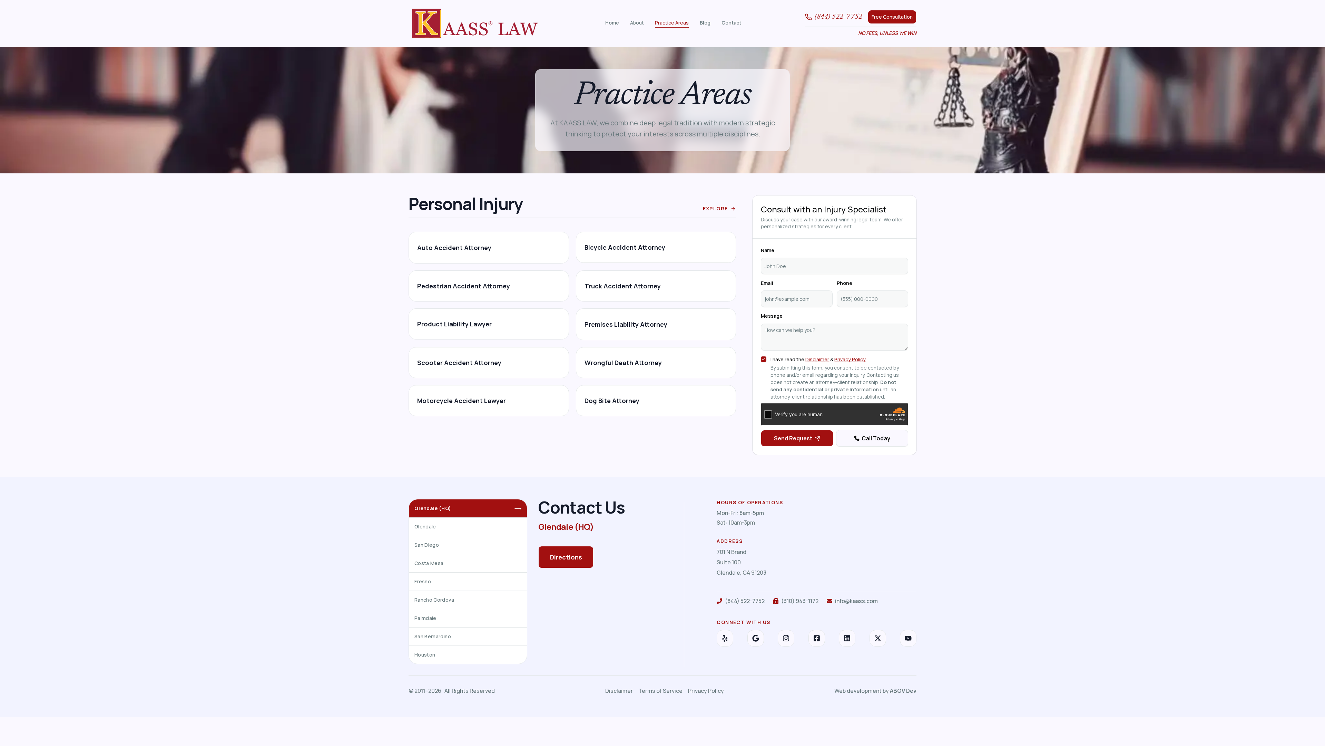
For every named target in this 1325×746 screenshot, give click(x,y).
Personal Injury (466, 203)
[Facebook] (816, 638)
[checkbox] (763, 359)
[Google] (755, 638)
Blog (705, 22)
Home (612, 22)
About (637, 22)
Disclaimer (817, 359)
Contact (731, 22)
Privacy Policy (850, 359)
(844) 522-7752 (838, 16)
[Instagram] (786, 638)
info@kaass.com (856, 601)
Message (772, 316)
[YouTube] (908, 638)
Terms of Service (660, 691)
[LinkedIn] (847, 638)
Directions (566, 557)
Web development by (875, 691)
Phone (844, 283)
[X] (878, 638)
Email (767, 283)
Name (767, 250)
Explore (715, 208)
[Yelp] (725, 638)
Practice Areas (672, 22)
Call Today (876, 438)
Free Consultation (892, 16)
